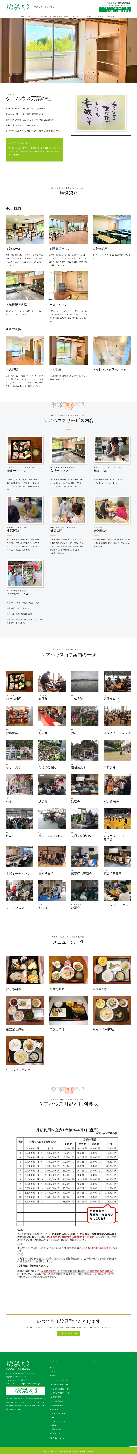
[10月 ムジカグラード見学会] (117, 809)
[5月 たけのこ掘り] (52, 741)
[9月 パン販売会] (117, 775)
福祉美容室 (57, 1397)
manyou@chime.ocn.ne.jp (30, 1384)
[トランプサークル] (117, 881)
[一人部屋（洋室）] (25, 337)
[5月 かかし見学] (19, 741)
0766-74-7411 (22, 1380)
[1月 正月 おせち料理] (25, 438)
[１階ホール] (25, 216)
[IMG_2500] (101, 95)
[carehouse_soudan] (112, 438)
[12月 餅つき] (52, 881)
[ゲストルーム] (68, 272)
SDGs (52, 1417)
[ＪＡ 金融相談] (112, 498)
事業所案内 (54, 1409)
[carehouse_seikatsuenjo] (25, 498)
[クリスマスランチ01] (25, 1037)
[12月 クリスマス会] (19, 881)
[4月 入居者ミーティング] (117, 706)
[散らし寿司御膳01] (112, 997)
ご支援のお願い (56, 1429)
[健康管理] (68, 498)
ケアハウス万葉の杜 (60, 1380)
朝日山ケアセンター (60, 1385)
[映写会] (84, 881)
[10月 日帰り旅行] (52, 847)
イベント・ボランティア (59, 1421)
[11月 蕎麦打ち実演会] (84, 847)
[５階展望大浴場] (25, 272)
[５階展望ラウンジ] (68, 216)
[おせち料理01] (25, 956)
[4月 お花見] (84, 706)
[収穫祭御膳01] (112, 956)
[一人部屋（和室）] (68, 337)
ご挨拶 (52, 1371)
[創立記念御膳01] (25, 997)
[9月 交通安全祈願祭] (84, 809)
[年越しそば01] (68, 997)
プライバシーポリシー (57, 1438)
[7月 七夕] (19, 775)
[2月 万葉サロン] (117, 672)
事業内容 (53, 1375)
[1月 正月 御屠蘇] (52, 672)
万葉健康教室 (58, 1401)
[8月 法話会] (84, 775)
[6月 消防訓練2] (117, 741)
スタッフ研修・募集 (57, 1413)
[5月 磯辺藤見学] (84, 741)
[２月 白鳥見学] (84, 672)
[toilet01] (112, 337)
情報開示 (53, 1425)
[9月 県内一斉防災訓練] (52, 809)
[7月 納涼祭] (52, 775)
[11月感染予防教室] (117, 847)
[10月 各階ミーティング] (19, 847)
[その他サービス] (25, 561)
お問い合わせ (55, 1433)
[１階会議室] (112, 216)
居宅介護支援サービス (61, 1393)
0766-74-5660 (20, 1377)
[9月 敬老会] (19, 809)
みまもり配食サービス (61, 1389)
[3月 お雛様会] (19, 706)
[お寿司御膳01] (68, 956)
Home (52, 1367)
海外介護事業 (58, 1405)
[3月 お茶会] (52, 706)
